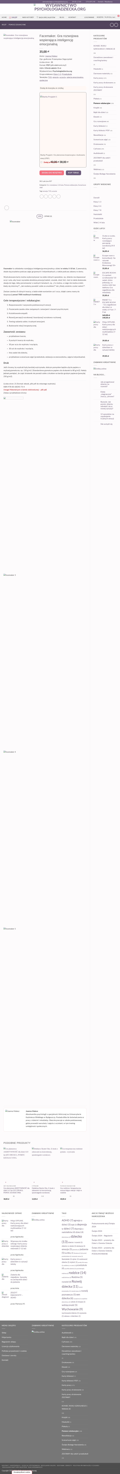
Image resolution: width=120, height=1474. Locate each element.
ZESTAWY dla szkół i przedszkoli (102, 159)
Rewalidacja (98, 135)
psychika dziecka (70, 1268)
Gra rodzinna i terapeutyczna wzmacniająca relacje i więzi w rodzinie (71, 1190)
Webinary (97, 169)
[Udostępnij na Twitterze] (46, 196)
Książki (96, 108)
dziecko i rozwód (75, 1242)
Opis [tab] (40, 216)
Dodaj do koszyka (52, 173)
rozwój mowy (76, 1291)
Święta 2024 (97, 1231)
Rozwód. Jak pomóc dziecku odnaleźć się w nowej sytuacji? (107, 405)
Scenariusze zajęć (101, 140)
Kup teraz (73, 173)
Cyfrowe (97, 149)
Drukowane (98, 144)
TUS (50, 77)
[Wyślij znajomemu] (50, 196)
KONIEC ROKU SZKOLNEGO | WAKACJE (104, 47)
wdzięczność (69, 1305)
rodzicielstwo (66, 1277)
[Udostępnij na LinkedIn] (58, 196)
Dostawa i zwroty (9, 1355)
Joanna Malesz (51, 56)
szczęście (77, 1298)
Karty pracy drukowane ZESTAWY (103, 88)
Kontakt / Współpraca (105, 1)
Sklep (4, 24)
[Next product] (112, 25)
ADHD (67, 1220)
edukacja (81, 1246)
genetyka (75, 1249)
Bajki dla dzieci (100, 112)
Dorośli (96, 198)
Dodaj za (61, 163)
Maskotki (97, 69)
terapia (81, 1302)
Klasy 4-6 (97, 206)
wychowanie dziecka (70, 1313)
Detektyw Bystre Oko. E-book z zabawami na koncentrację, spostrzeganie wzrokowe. (43, 1190)
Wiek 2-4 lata (99, 223)
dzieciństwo (66, 1237)
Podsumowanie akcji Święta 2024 (103, 1225)
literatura (77, 1253)
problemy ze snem (70, 1265)
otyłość (73, 1262)
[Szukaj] (79, 17)
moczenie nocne (77, 1256)
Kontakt (72, 17)
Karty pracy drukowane (103, 83)
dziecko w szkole (69, 1246)
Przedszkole (98, 218)
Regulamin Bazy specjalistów (14, 1467)
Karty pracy (98, 78)
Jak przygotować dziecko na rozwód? (107, 384)
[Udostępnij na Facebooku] (42, 196)
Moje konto (6, 1337)
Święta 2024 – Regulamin (102, 1236)
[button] (107, 17)
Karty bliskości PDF (102, 130)
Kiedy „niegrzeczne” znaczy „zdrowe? (107, 394)
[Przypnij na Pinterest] (54, 196)
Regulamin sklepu (9, 1342)
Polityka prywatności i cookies (14, 1351)
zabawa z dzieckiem (72, 1316)
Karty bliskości (100, 126)
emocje (55, 77)
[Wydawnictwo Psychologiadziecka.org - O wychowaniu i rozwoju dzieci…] (60, 9)
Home (4, 17)
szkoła (74, 1302)
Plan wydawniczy (35, 1467)
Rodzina (77, 1277)
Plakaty (97, 99)
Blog (62, 17)
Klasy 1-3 (97, 202)
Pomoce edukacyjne (17, 24)
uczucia (62, 77)
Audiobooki (98, 153)
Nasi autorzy (28, 17)
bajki (74, 1225)
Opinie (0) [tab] (48, 216)
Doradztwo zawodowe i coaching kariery (103, 58)
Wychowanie (72, 1309)
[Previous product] (116, 25)
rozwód (66, 1282)
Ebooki (96, 117)
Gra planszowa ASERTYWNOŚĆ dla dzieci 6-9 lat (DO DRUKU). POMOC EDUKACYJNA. (16, 1190)
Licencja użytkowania (10, 1346)
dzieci (79, 1232)
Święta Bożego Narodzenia (104, 174)
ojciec (75, 1259)
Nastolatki (98, 214)
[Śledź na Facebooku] (115, 2)
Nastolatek (67, 1259)
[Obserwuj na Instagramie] (117, 2)
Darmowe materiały (102, 74)
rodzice (77, 1273)
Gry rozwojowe (100, 121)
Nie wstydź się (106, 424)
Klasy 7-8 (97, 210)
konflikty (69, 1253)
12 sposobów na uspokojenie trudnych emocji (107, 416)
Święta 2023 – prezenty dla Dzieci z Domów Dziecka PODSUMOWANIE (103, 1251)
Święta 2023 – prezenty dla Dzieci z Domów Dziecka (103, 1241)
